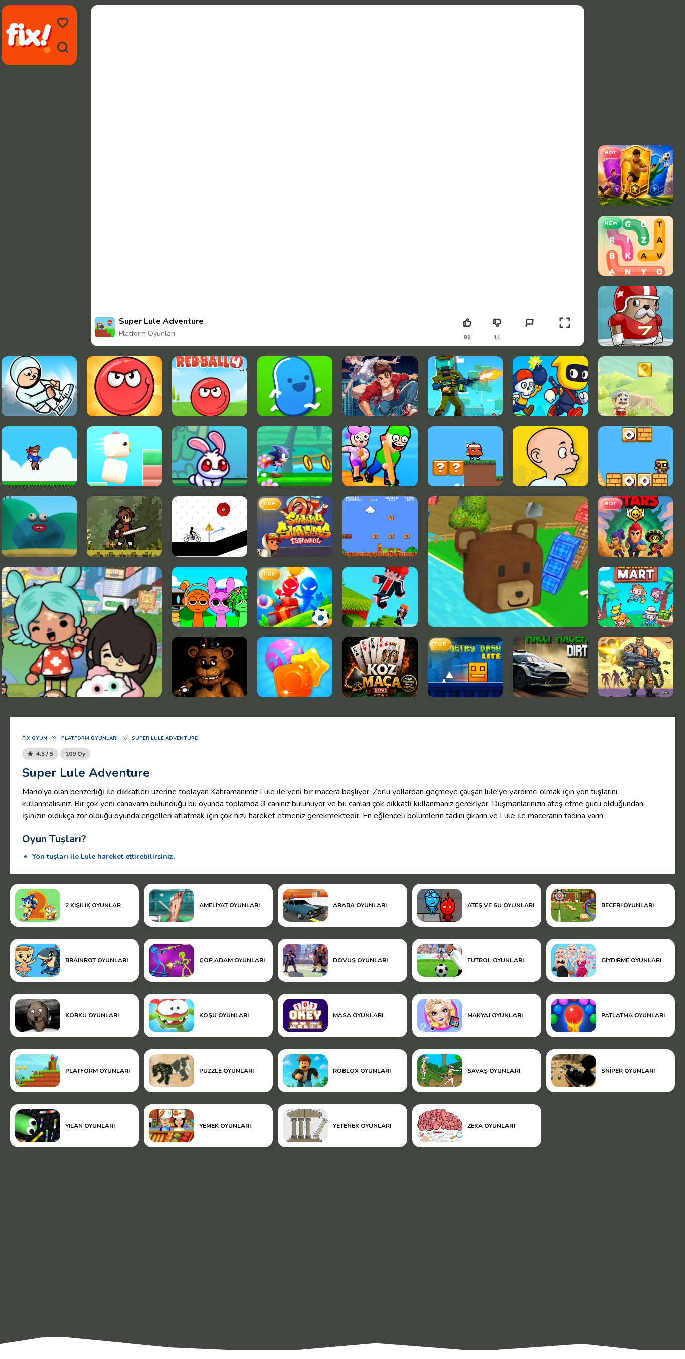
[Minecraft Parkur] (380, 597)
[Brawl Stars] (635, 526)
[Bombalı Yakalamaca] (550, 386)
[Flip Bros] (39, 386)
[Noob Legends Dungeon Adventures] (465, 386)
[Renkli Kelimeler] (635, 246)
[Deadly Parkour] (380, 386)
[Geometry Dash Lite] (465, 667)
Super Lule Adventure (165, 738)
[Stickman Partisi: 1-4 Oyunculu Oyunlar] (294, 597)
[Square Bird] (124, 456)
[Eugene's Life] (39, 526)
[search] (63, 47)
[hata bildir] (529, 323)
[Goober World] (294, 386)
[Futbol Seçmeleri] (635, 175)
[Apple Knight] (124, 526)
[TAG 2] (635, 316)
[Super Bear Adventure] (508, 561)
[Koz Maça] (380, 667)
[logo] (29, 35)
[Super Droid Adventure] (635, 456)
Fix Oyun (34, 738)
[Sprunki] (209, 597)
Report (529, 338)
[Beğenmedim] (497, 323)
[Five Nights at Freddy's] (209, 667)
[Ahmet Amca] (635, 386)
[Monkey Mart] (635, 597)
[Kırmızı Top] (124, 386)
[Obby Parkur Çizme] (380, 456)
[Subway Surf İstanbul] (294, 526)
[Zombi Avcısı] (635, 667)
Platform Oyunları (147, 333)
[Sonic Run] (294, 456)
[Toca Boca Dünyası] (82, 632)
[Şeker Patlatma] (294, 667)
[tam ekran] (565, 323)
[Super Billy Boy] (465, 456)
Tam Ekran (564, 338)
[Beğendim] (467, 323)
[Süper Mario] (380, 526)
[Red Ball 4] (209, 386)
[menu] (63, 23)
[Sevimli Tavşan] (209, 456)
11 (497, 338)
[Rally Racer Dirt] (550, 667)
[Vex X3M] (209, 526)
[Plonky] (550, 456)
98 (467, 338)
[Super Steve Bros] (39, 456)
